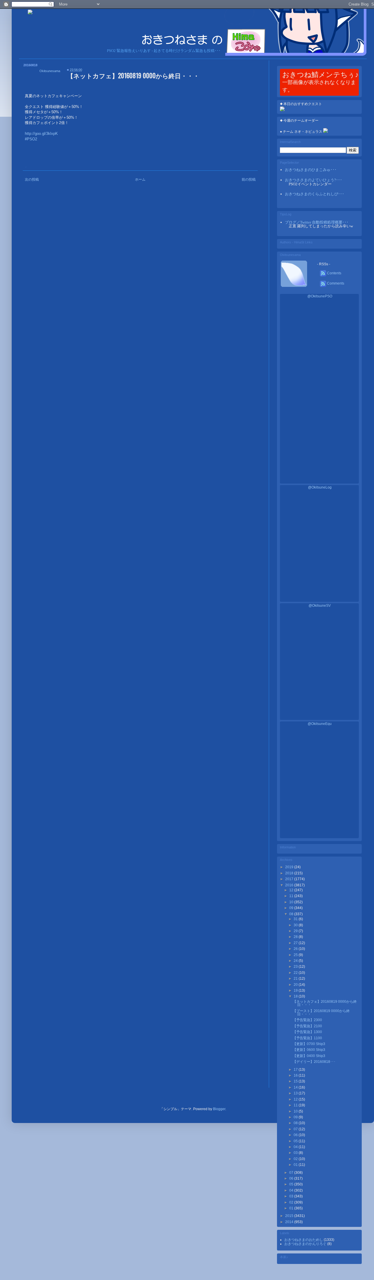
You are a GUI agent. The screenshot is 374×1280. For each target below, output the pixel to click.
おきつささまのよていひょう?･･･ (313, 180)
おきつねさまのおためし (304, 1240)
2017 (289, 879)
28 (296, 937)
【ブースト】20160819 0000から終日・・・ (321, 1012)
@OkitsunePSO (319, 296)
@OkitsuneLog (320, 487)
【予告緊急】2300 (307, 1020)
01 (296, 1165)
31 (296, 919)
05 (296, 1141)
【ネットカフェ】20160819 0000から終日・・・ (325, 1003)
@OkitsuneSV (320, 606)
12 (291, 890)
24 (296, 961)
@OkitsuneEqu (320, 724)
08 (291, 914)
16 (296, 1075)
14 (296, 1087)
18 (296, 996)
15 (296, 1081)
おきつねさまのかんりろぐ (305, 1244)
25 (296, 955)
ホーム (140, 179)
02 (296, 1159)
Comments (335, 283)
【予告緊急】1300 (307, 1032)
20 (296, 985)
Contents (333, 273)
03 (296, 1153)
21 (296, 978)
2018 (289, 873)
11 (291, 896)
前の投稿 (249, 179)
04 (296, 1147)
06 (296, 1135)
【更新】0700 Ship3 (309, 1044)
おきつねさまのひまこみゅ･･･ (311, 170)
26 (296, 949)
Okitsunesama (49, 71)
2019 (289, 867)
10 (291, 902)
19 (296, 990)
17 (296, 1070)
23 (296, 967)
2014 (289, 1222)
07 (296, 1129)
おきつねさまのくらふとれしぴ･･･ (314, 194)
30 (296, 925)
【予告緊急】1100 (307, 1038)
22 (296, 973)
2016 (289, 885)
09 (291, 908)
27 (296, 943)
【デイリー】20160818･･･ (314, 1062)
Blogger (219, 1109)
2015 (289, 1216)
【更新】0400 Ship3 (309, 1056)
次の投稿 (32, 179)
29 (296, 931)
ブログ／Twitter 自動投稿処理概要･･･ (317, 222)
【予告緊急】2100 (307, 1026)
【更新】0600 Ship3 (309, 1050)
